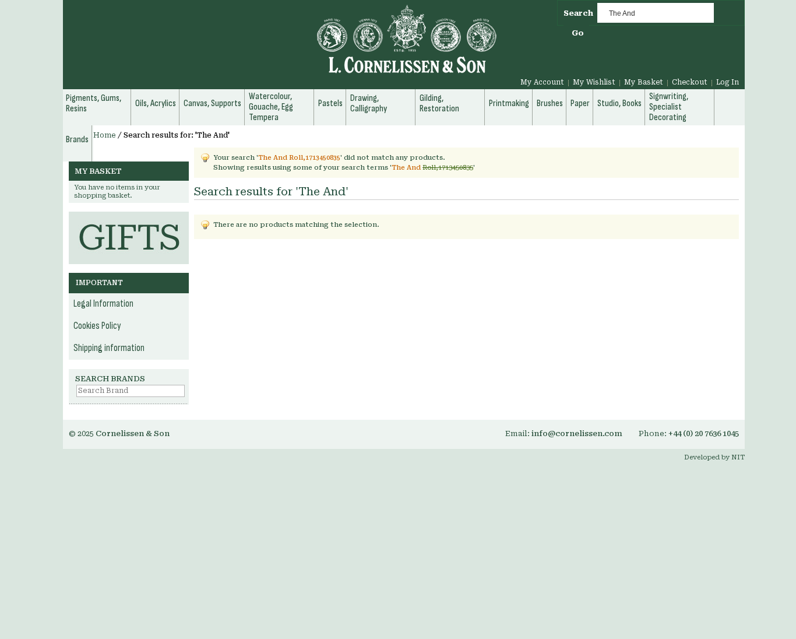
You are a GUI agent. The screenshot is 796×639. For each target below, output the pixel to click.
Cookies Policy (97, 326)
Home (104, 135)
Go (578, 33)
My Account (542, 82)
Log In (727, 82)
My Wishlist (594, 82)
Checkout (689, 82)
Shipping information (109, 348)
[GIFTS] (129, 217)
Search (578, 13)
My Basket (643, 82)
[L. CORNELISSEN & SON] (281, 46)
